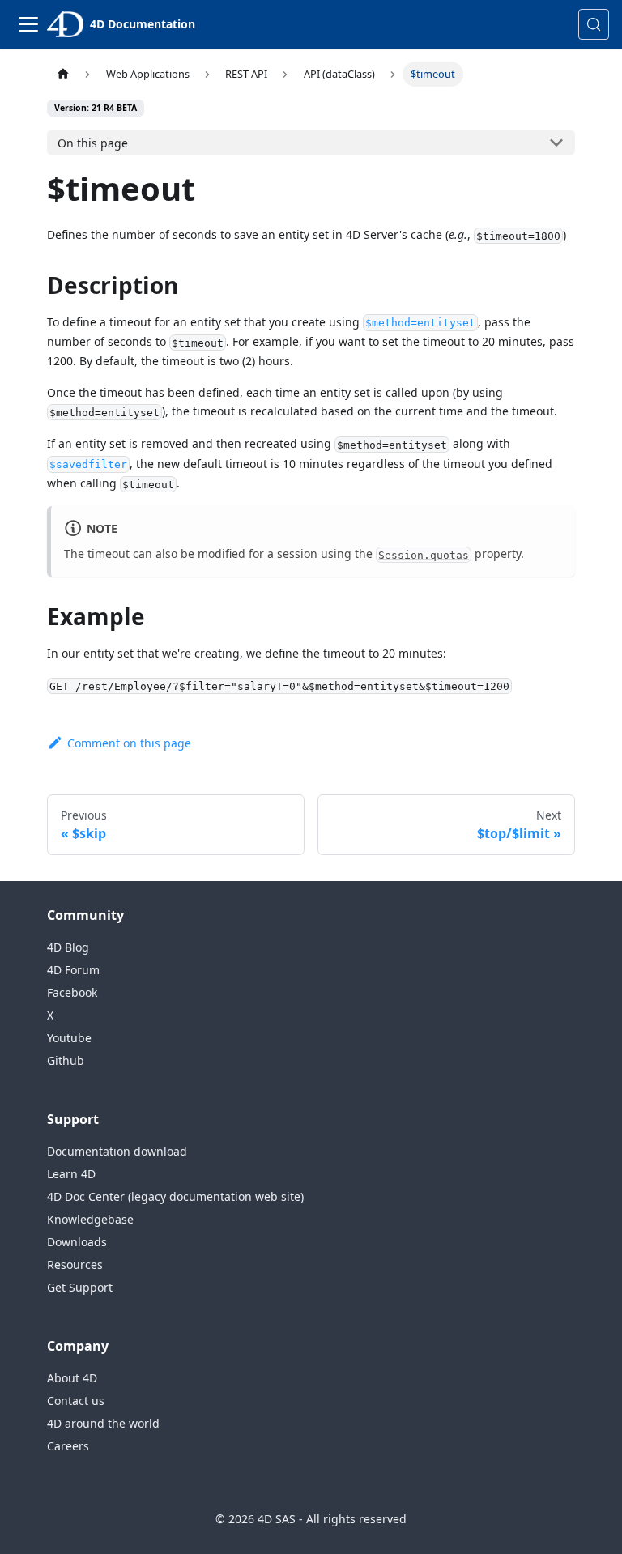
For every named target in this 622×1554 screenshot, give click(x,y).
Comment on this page (128, 743)
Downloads (77, 1242)
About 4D (72, 1378)
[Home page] (62, 74)
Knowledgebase (90, 1219)
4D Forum (73, 969)
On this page (93, 143)
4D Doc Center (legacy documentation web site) (175, 1196)
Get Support (80, 1287)
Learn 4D (71, 1173)
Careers (68, 1446)
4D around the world (103, 1423)
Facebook (72, 992)
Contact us (75, 1400)
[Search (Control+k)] (593, 24)
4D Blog (68, 947)
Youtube (69, 1037)
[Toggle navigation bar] (28, 24)
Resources (75, 1264)
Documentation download (117, 1151)
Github (65, 1060)
